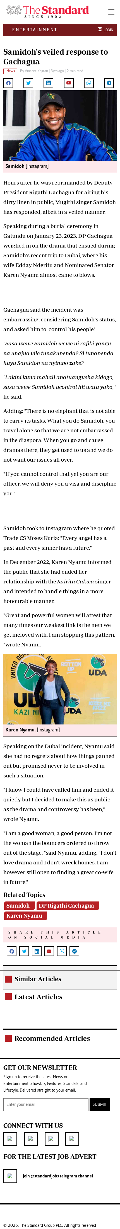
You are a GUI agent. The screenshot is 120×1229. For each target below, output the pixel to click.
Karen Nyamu (24, 915)
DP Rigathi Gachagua (66, 905)
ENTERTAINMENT (34, 29)
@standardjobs (44, 1176)
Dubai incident (63, 746)
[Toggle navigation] (111, 12)
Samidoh (18, 905)
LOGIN (107, 30)
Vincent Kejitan (36, 71)
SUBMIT (100, 1104)
